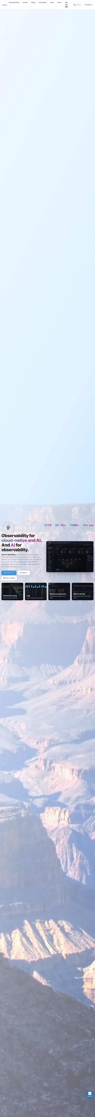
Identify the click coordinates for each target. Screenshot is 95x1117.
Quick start (8, 573)
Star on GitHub (10, 578)
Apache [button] (89, 4)
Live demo (23, 573)
